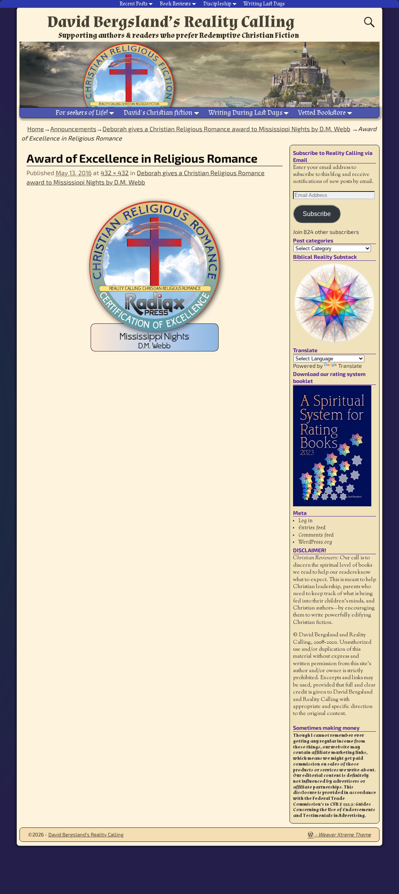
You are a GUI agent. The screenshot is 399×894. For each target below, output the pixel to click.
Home (35, 128)
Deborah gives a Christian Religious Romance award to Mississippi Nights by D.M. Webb (226, 128)
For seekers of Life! (81, 112)
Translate (350, 365)
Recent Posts (134, 3)
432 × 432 (115, 172)
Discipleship (217, 3)
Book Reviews (175, 3)
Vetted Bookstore (322, 112)
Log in (305, 520)
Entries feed (311, 527)
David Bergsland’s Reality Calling (171, 21)
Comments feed (316, 535)
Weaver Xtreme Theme (344, 834)
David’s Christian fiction (158, 112)
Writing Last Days (264, 3)
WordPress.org (315, 542)
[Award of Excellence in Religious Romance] (154, 282)
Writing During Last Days (245, 112)
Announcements (73, 128)
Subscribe (317, 214)
